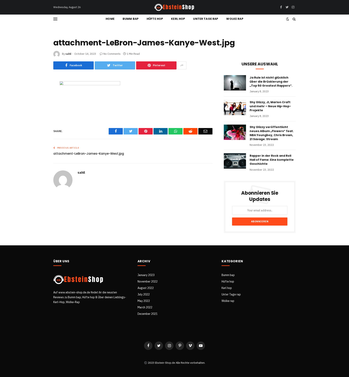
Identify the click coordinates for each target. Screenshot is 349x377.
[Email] (39, 147)
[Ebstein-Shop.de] (174, 7)
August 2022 (146, 288)
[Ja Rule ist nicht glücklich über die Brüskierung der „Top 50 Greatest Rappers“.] (235, 82)
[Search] (294, 19)
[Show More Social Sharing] (182, 65)
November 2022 (148, 281)
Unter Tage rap (205, 19)
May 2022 (144, 301)
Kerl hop (178, 19)
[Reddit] (39, 126)
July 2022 (144, 294)
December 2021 (148, 314)
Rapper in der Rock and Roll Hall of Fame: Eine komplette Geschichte (272, 160)
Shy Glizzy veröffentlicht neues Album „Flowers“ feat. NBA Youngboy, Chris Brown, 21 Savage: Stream (272, 133)
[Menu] (55, 19)
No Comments (112, 54)
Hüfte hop (155, 19)
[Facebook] (39, 95)
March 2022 (145, 307)
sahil (68, 54)
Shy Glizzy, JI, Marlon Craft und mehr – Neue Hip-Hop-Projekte (270, 106)
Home (110, 19)
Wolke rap (234, 19)
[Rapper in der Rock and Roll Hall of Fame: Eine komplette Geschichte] (235, 161)
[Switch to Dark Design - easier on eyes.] (287, 19)
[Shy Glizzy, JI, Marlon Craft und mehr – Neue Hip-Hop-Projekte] (235, 107)
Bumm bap (131, 19)
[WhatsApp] (39, 137)
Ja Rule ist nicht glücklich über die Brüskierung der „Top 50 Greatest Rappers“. (271, 82)
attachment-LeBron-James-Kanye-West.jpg (88, 153)
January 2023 (146, 275)
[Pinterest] (39, 116)
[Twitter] (39, 105)
